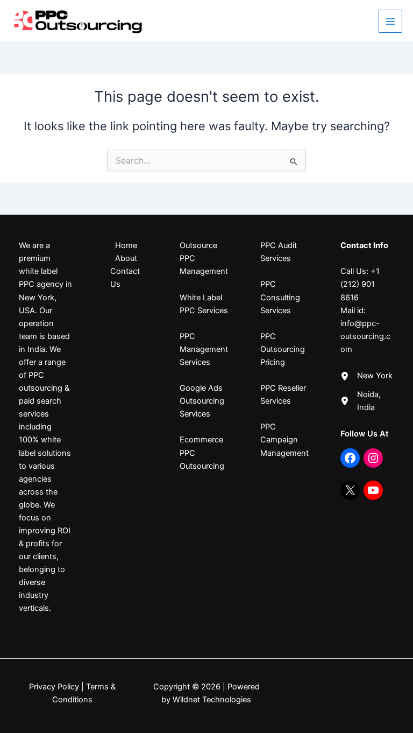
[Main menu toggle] (390, 21)
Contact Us (125, 277)
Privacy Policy (54, 687)
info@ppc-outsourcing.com (365, 336)
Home (126, 245)
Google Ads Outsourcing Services (202, 401)
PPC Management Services (204, 349)
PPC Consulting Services (280, 297)
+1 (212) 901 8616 (360, 284)
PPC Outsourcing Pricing (282, 349)
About (126, 258)
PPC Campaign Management (284, 439)
